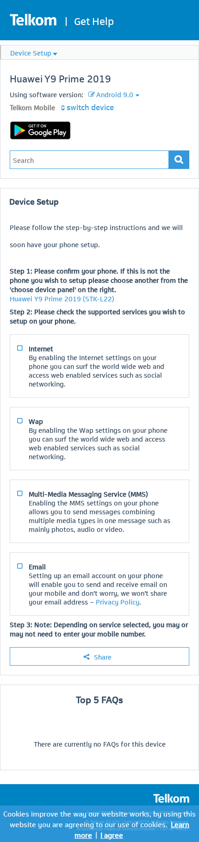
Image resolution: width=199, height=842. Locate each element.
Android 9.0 (114, 94)
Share (103, 656)
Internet (41, 348)
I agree (111, 834)
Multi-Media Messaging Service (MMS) (88, 493)
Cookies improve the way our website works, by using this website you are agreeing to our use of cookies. (99, 818)
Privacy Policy (117, 601)
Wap (36, 420)
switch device (90, 106)
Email (37, 566)
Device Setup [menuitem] (30, 52)
